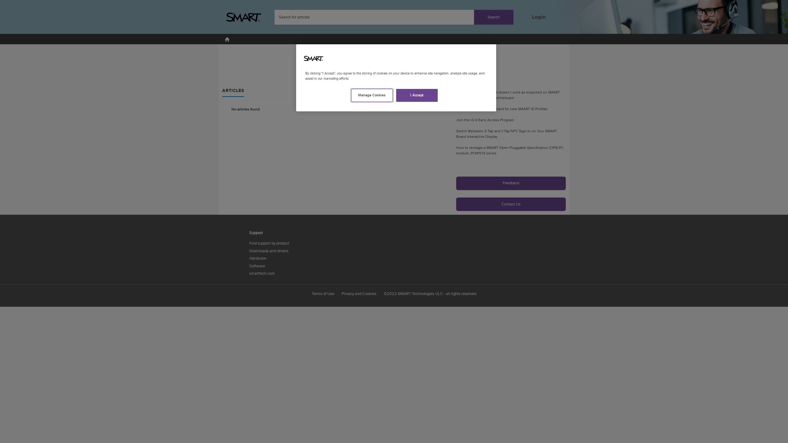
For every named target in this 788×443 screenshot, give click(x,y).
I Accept (417, 95)
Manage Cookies (371, 95)
